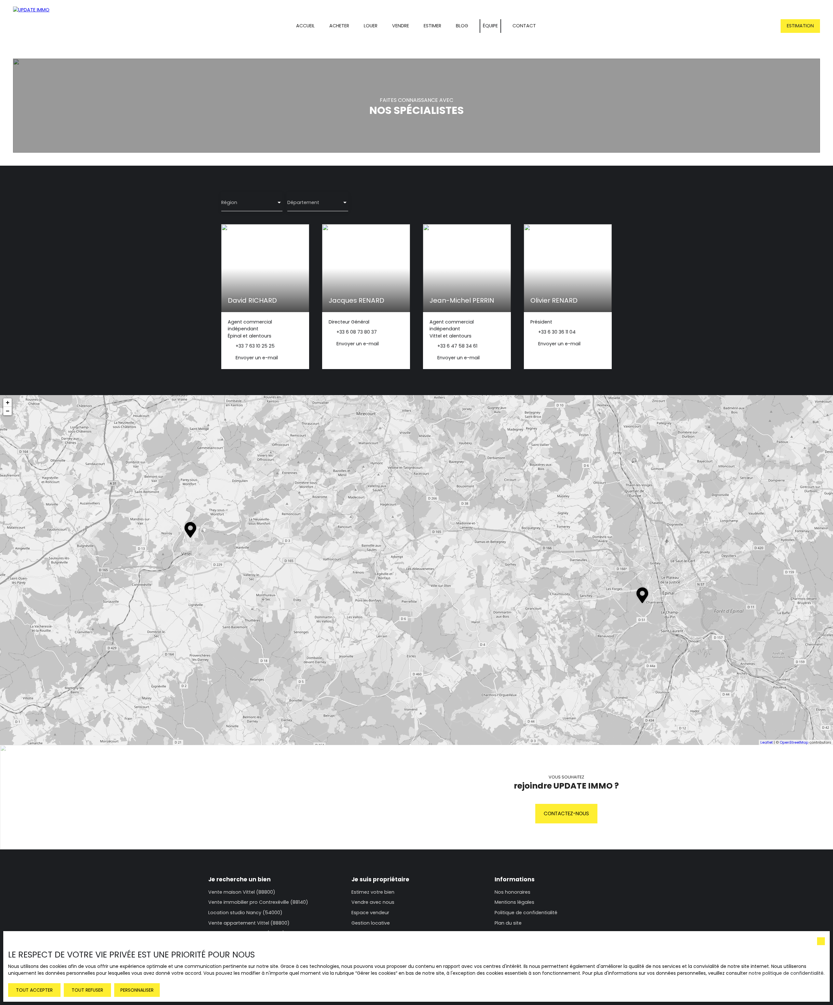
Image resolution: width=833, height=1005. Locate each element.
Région (229, 202)
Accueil (305, 25)
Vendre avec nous (372, 902)
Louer (370, 25)
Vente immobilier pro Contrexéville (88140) (258, 902)
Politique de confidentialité (526, 912)
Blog (462, 25)
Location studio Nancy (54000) (245, 912)
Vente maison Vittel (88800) (241, 892)
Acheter (339, 25)
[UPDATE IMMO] (40, 26)
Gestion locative (370, 923)
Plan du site (508, 923)
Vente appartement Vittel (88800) (249, 923)
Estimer (432, 25)
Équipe (490, 25)
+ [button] (7, 402)
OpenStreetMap (794, 742)
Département (303, 202)
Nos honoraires (512, 892)
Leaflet (766, 742)
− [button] (7, 410)
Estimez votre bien (372, 892)
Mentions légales (514, 902)
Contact (524, 25)
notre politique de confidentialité (786, 973)
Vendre (400, 25)
